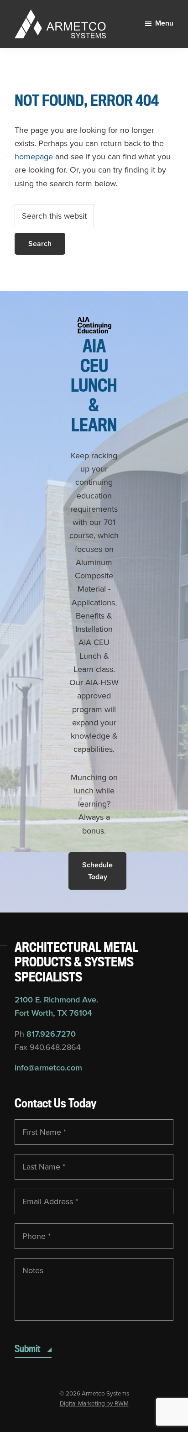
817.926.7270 (51, 1034)
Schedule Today (97, 870)
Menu (164, 23)
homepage (34, 157)
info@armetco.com (48, 1068)
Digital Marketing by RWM (94, 1403)
